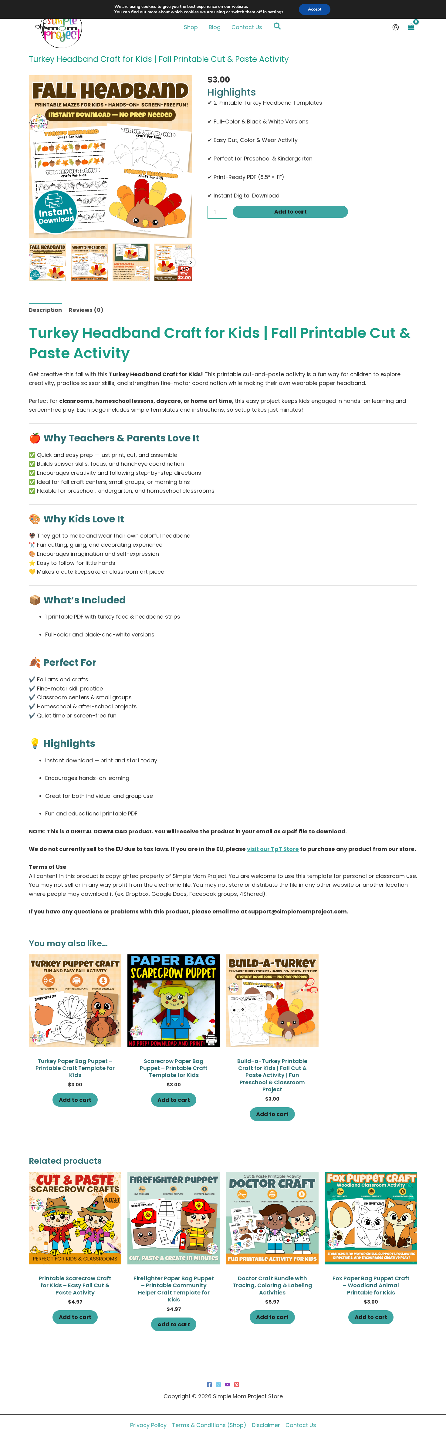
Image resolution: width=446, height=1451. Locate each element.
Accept (314, 9)
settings (275, 12)
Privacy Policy (148, 1425)
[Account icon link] (395, 27)
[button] (277, 27)
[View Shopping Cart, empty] (411, 27)
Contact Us (301, 1425)
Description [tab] (45, 310)
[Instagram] (218, 1384)
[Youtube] (227, 1384)
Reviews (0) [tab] (86, 310)
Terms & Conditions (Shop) (209, 1425)
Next (190, 262)
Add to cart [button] (75, 1100)
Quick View (75, 1040)
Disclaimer (266, 1425)
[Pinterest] (236, 1384)
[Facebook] (209, 1384)
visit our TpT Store (273, 849)
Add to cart (290, 211)
